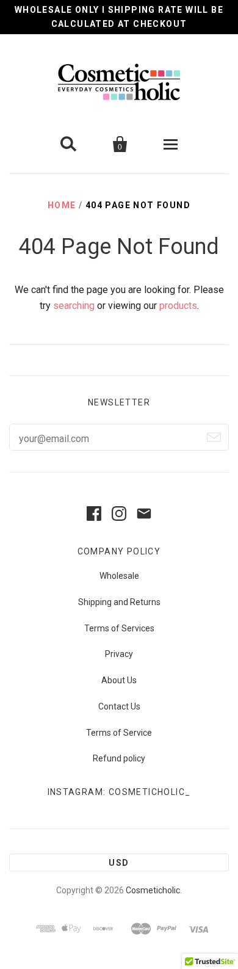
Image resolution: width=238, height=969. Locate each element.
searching (74, 305)
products (178, 305)
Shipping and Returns (119, 602)
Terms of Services (119, 628)
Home (62, 205)
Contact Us (119, 706)
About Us (119, 680)
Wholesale (119, 576)
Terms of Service (119, 733)
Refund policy (119, 758)
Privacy (119, 654)
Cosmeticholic (153, 890)
